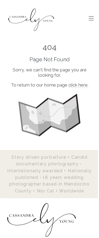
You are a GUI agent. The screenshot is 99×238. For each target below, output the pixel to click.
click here (78, 85)
